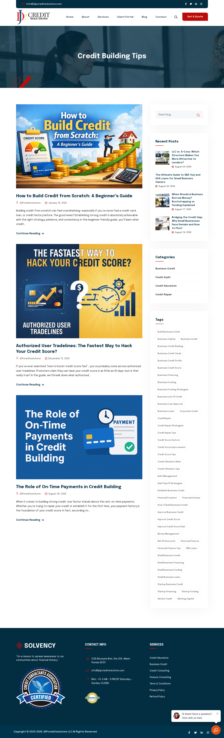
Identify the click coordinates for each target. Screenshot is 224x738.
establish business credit (171, 491)
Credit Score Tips (167, 455)
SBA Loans (191, 548)
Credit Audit (163, 277)
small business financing (171, 563)
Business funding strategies (173, 390)
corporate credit (189, 411)
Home (69, 17)
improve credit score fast (171, 527)
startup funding (190, 592)
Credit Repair (163, 294)
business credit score (169, 368)
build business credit (169, 332)
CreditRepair (164, 418)
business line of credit (170, 397)
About (85, 17)
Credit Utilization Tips (169, 469)
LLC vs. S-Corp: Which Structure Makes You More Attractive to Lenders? (185, 157)
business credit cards (169, 354)
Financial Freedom (167, 498)
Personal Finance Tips (169, 548)
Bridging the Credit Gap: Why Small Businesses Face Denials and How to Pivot (187, 223)
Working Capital (186, 599)
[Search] (200, 113)
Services (103, 17)
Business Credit (165, 268)
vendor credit (165, 599)
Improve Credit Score (169, 519)
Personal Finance (190, 541)
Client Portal (125, 17)
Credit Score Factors (169, 440)
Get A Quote (195, 16)
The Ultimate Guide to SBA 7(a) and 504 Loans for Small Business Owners (177, 178)
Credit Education (166, 286)
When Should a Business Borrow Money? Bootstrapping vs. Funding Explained (187, 200)
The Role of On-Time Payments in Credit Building (68, 487)
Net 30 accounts (166, 541)
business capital (166, 339)
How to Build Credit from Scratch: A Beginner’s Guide (74, 196)
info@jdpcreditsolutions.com (44, 4)
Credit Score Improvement (172, 447)
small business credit (169, 556)
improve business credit (170, 512)
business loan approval (170, 404)
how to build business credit (173, 505)
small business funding (170, 570)
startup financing (167, 592)
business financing (168, 375)
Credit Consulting (159, 671)
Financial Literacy (191, 498)
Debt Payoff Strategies (170, 483)
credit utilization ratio (169, 462)
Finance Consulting (160, 677)
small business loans (169, 577)
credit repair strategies (170, 426)
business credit (189, 339)
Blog (144, 17)
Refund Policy (157, 697)
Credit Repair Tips (167, 433)
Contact (161, 17)
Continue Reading (28, 233)
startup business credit (170, 584)
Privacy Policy (157, 690)
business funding (167, 382)
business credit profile (170, 361)
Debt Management (167, 476)
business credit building (170, 346)
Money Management (168, 534)
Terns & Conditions (160, 684)
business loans (166, 411)
